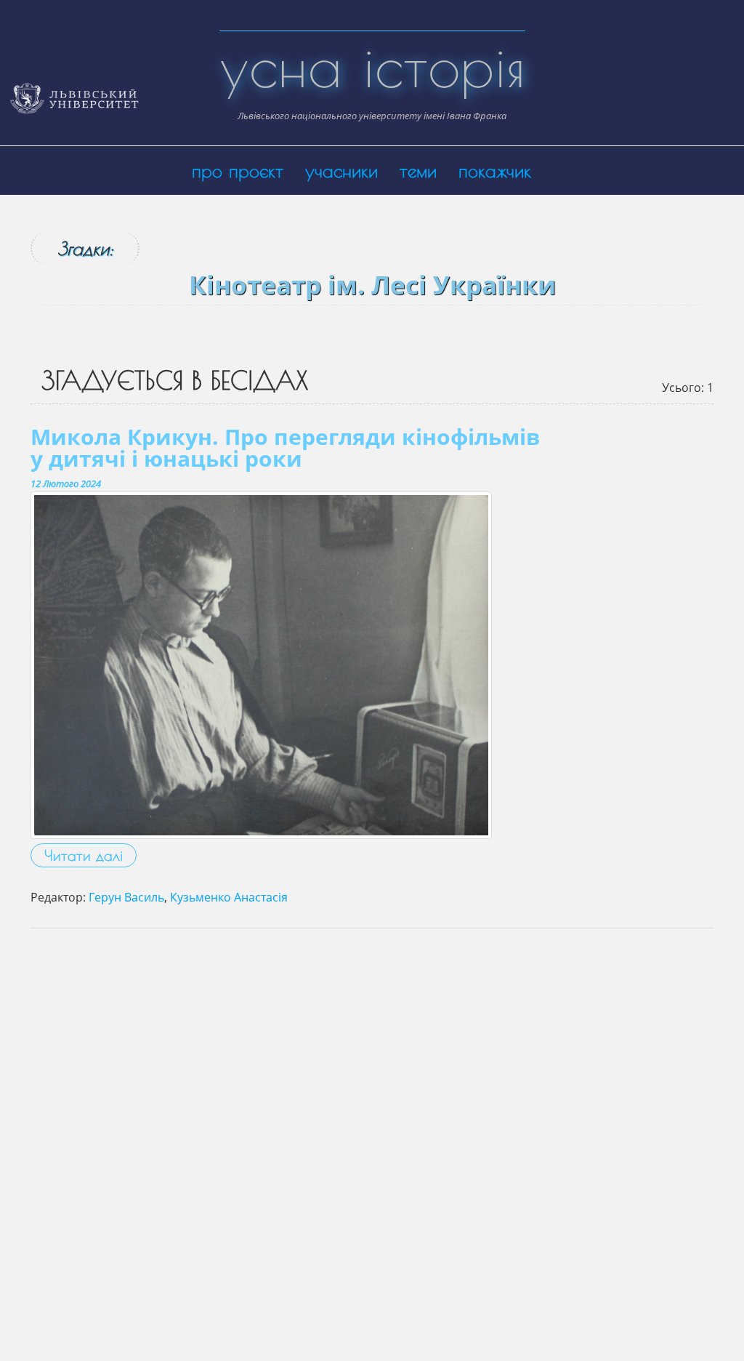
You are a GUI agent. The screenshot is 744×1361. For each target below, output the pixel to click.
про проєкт (237, 170)
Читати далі (83, 855)
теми (418, 170)
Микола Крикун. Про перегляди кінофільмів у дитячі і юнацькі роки (285, 447)
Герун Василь (126, 897)
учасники (341, 170)
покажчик (494, 170)
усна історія (372, 65)
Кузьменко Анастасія (229, 897)
